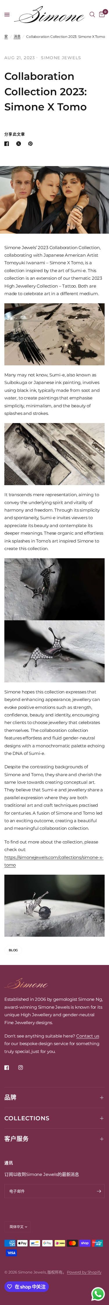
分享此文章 (14, 134)
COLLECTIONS (27, 1118)
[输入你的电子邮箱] (99, 1191)
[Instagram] (24, 1067)
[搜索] (92, 14)
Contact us (87, 1036)
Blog (13, 950)
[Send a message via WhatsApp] (98, 1294)
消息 (17, 36)
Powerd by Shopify (84, 1272)
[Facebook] (10, 1067)
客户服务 (16, 1138)
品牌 (10, 1097)
